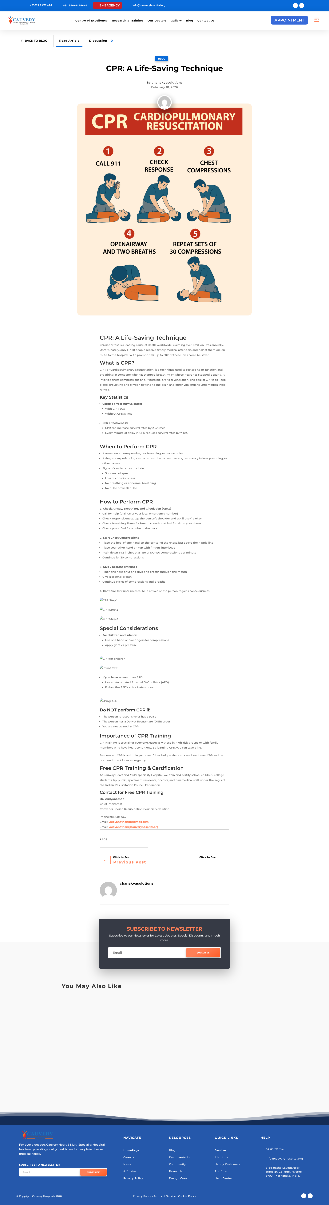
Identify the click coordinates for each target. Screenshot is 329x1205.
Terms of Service (165, 1196)
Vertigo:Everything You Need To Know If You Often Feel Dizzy (129, 1081)
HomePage (131, 1150)
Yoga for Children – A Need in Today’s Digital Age (116, 1008)
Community (177, 1164)
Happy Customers (227, 1164)
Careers (128, 1157)
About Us (221, 1157)
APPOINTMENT (289, 20)
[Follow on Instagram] (301, 5)
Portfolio (221, 1171)
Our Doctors (157, 20)
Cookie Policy (187, 1196)
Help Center (223, 1178)
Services (221, 1150)
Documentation (180, 1157)
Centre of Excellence (91, 20)
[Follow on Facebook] (295, 5)
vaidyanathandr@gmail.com (129, 822)
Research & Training (127, 20)
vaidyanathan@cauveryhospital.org (134, 827)
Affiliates (130, 1171)
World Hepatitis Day (86, 1045)
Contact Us (206, 20)
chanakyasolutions (167, 82)
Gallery (176, 20)
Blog (189, 20)
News (127, 1164)
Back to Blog (36, 40)
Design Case (178, 1178)
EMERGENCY (109, 5)
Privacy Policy (133, 1178)
